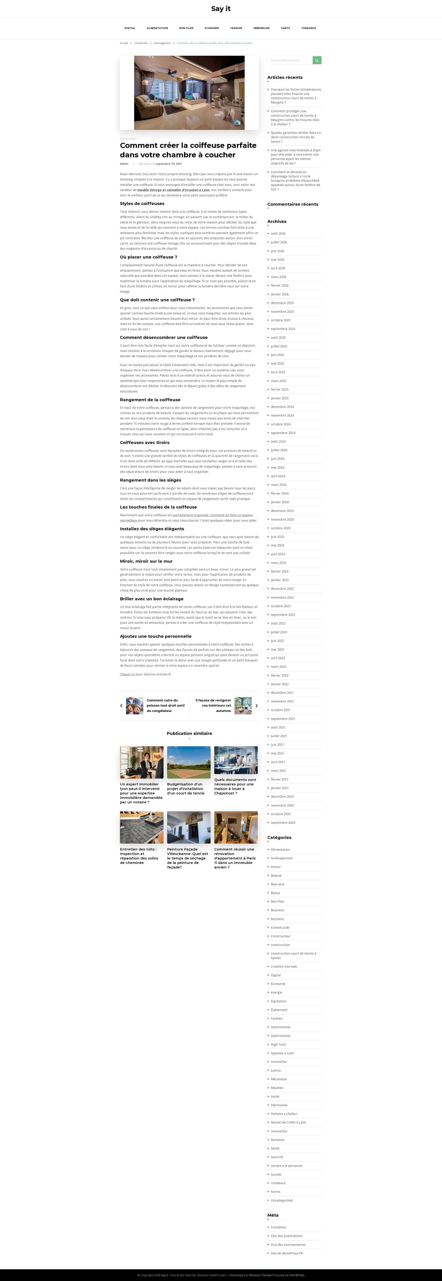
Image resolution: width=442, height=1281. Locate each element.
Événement (279, 1010)
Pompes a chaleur (284, 1114)
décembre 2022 (282, 588)
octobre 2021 (281, 710)
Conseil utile (280, 927)
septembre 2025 (283, 329)
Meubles (277, 1088)
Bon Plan (186, 28)
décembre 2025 (282, 303)
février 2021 (280, 779)
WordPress (297, 1275)
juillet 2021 (279, 736)
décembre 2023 (282, 511)
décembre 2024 (282, 407)
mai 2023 (277, 545)
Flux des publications (286, 1236)
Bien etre (278, 884)
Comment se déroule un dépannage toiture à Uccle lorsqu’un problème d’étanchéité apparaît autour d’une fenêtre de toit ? (295, 180)
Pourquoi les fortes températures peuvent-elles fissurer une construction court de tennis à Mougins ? (296, 96)
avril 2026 (278, 268)
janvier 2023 (280, 580)
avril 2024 (278, 476)
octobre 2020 (281, 814)
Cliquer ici (127, 674)
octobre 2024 (281, 424)
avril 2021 (278, 762)
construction (280, 945)
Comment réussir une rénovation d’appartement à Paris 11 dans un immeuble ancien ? (235, 858)
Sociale (276, 1174)
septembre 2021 (283, 719)
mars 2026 (278, 277)
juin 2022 (277, 641)
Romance (278, 1140)
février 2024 (280, 493)
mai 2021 (277, 753)
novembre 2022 (282, 597)
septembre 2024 (283, 433)
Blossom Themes (260, 1275)
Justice (276, 1070)
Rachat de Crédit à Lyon (288, 1122)
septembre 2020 (283, 822)
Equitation (278, 1001)
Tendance (308, 28)
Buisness (277, 910)
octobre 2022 (281, 606)
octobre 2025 (281, 320)
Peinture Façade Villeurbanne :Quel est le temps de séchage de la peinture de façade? (187, 858)
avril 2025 (278, 372)
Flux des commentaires (288, 1245)
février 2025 (280, 389)
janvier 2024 (280, 502)
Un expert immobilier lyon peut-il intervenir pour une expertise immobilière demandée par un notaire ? (141, 793)
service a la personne (286, 1165)
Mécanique (279, 1079)
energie (276, 992)
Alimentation (157, 28)
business (277, 919)
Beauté (276, 875)
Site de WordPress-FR (287, 1253)
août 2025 (278, 337)
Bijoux (275, 893)
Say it (221, 8)
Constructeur (281, 936)
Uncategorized (282, 1200)
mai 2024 (277, 467)
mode (275, 1096)
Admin (124, 164)
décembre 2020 (282, 796)
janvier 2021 (280, 788)
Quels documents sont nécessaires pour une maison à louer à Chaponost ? (235, 786)
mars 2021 (278, 771)
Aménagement (128, 138)
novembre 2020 (282, 805)
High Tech (278, 1044)
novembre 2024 (282, 415)
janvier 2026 (280, 294)
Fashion (236, 28)
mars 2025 (278, 381)
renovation (279, 1131)
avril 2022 (278, 658)
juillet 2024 (279, 450)
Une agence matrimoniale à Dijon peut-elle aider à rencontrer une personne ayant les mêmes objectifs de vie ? (296, 156)
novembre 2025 (282, 311)
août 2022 (278, 623)
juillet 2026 (279, 242)
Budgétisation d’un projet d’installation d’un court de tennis (186, 788)
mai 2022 (277, 649)
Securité (277, 1157)
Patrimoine (279, 1105)
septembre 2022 (283, 615)
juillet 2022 (279, 632)
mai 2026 (277, 259)
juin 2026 (277, 251)
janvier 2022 (280, 684)
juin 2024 (277, 459)
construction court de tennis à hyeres (293, 955)
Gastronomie (280, 1027)
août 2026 (278, 233)
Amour (276, 867)
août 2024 (278, 441)
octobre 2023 (281, 528)
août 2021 (278, 727)
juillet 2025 (279, 346)
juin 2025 (277, 355)
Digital (130, 28)
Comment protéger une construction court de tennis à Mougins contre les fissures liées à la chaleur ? (295, 117)
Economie (212, 28)
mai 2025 (277, 363)
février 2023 (280, 571)
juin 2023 (277, 537)
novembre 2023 (282, 519)
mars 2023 (278, 563)
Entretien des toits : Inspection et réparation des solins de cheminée (139, 856)
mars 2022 (278, 666)
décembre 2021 (282, 693)
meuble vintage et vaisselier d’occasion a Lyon (173, 190)
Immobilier (262, 28)
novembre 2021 (282, 701)
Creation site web (284, 966)
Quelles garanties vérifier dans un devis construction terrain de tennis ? (296, 137)
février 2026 (280, 285)
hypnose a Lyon (282, 1053)
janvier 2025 (280, 398)
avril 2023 (278, 554)
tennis (275, 1192)
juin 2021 (277, 744)
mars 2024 (278, 485)
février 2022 (280, 675)
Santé (285, 28)
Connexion (278, 1227)
